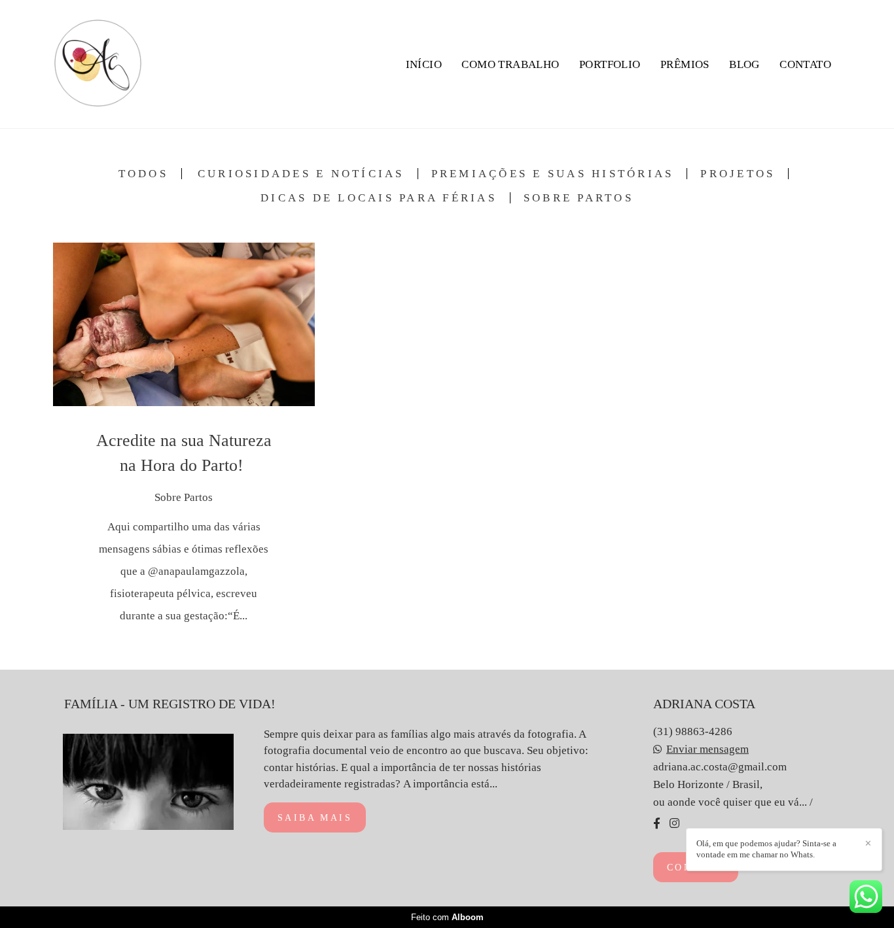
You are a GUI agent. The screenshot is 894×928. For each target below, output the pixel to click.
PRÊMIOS (684, 64)
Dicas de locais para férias (378, 197)
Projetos (737, 173)
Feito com (447, 917)
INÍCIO (424, 64)
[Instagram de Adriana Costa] (674, 823)
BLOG (744, 64)
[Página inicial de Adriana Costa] (97, 64)
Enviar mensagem (707, 749)
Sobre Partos (579, 197)
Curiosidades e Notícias (301, 173)
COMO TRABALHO (510, 64)
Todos (143, 173)
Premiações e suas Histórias (552, 173)
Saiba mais (314, 817)
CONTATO (805, 64)
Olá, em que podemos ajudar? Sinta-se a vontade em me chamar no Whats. (766, 848)
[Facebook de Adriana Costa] (656, 823)
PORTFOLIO (610, 64)
